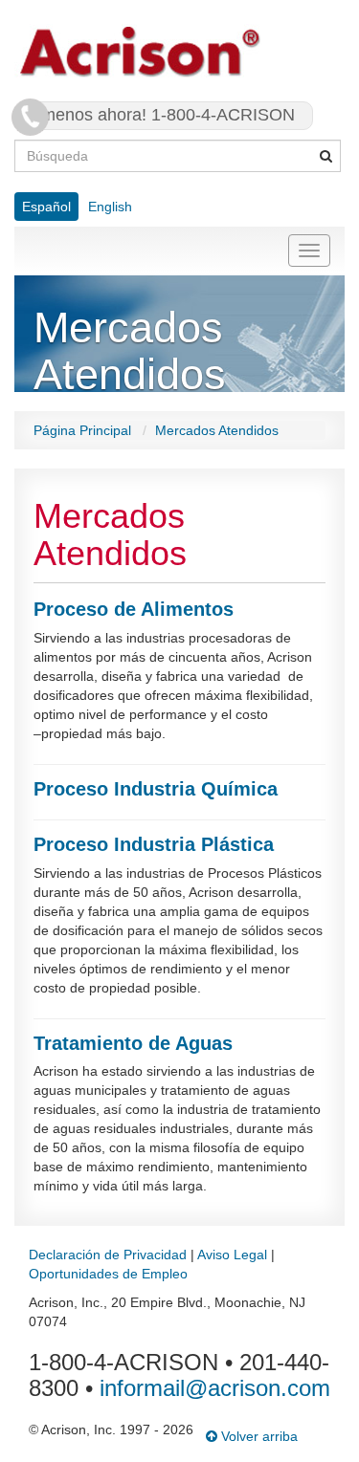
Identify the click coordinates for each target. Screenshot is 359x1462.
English (110, 206)
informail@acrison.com (215, 1388)
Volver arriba (257, 1436)
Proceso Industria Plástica (154, 844)
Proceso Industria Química (156, 788)
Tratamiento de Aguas (133, 1043)
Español (46, 206)
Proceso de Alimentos (134, 609)
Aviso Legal (232, 1254)
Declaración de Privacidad (108, 1254)
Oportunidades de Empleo (108, 1273)
